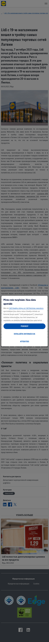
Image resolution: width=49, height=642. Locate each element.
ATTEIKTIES (24, 341)
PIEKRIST (24, 326)
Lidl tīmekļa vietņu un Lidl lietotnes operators (26, 308)
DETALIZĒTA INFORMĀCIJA (24, 334)
